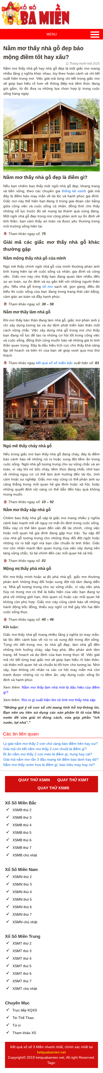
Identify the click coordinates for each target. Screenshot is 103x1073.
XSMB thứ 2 (22, 810)
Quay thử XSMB (53, 788)
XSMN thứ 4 (22, 892)
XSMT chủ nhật (24, 989)
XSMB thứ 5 (22, 833)
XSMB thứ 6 (22, 840)
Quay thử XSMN (34, 780)
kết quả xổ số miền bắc (54, 363)
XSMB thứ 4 (22, 825)
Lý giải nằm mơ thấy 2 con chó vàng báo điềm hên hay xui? (50, 744)
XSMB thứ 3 (22, 817)
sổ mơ (47, 286)
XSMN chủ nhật (24, 922)
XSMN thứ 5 (22, 899)
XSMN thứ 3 (22, 884)
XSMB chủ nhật (24, 855)
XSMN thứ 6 (22, 907)
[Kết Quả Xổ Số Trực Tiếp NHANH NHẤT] (37, 13)
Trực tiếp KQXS (24, 1010)
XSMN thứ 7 (22, 914)
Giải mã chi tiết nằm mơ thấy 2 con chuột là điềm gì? (45, 749)
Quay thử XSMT (72, 780)
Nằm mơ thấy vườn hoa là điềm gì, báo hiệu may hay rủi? (49, 765)
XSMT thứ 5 (22, 966)
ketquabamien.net (51, 1052)
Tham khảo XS (24, 1033)
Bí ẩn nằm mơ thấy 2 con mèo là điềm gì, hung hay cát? (47, 754)
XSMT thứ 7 (22, 981)
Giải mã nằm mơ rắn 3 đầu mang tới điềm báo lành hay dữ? (50, 759)
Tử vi (16, 1025)
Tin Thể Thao (23, 1018)
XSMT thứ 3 (22, 951)
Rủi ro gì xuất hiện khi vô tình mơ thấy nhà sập (59, 700)
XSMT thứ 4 (22, 958)
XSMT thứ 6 (22, 973)
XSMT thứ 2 (22, 943)
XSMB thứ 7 (22, 848)
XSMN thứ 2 (22, 877)
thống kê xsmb (74, 191)
